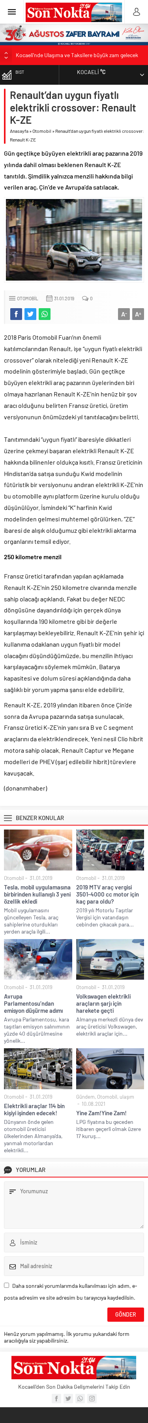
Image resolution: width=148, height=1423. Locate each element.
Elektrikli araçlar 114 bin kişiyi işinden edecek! (34, 1109)
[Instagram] (92, 1398)
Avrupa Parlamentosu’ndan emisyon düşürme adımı (33, 1003)
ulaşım (127, 1097)
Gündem (85, 1097)
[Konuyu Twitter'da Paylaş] (30, 314)
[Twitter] (68, 1398)
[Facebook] (56, 1398)
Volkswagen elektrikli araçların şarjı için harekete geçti (103, 1003)
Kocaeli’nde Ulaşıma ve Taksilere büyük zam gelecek (77, 55)
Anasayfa (19, 131)
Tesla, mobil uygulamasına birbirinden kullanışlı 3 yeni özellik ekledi (37, 894)
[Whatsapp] (80, 1398)
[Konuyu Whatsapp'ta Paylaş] (45, 314)
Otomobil (41, 131)
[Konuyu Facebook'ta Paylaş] (16, 314)
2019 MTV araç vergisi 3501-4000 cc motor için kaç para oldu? (107, 894)
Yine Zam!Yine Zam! (101, 1112)
